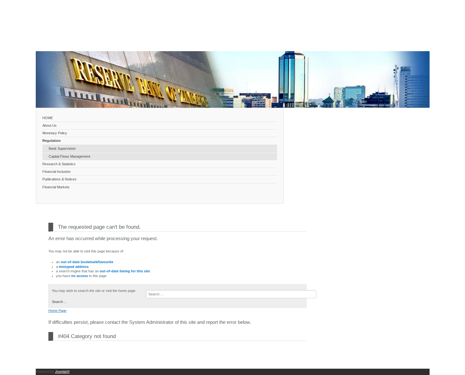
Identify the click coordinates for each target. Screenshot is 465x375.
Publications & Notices (59, 179)
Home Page (57, 310)
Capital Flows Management (69, 156)
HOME (47, 118)
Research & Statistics (59, 164)
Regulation (51, 140)
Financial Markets (56, 187)
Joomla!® (62, 371)
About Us (49, 125)
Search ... (59, 302)
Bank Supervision (62, 148)
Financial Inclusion (56, 171)
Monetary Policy (54, 133)
